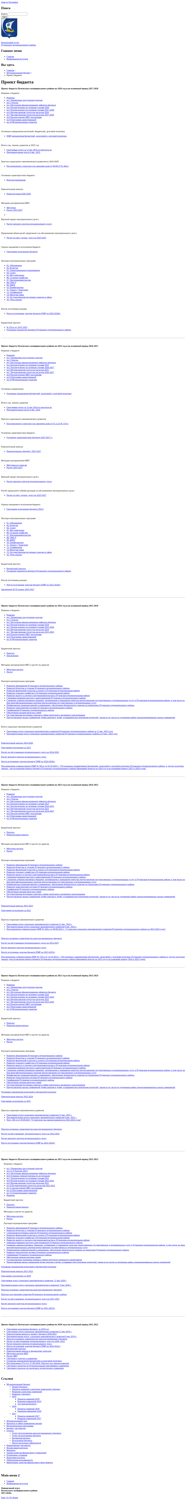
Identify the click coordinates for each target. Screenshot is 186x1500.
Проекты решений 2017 (28, 1416)
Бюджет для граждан (16, 1428)
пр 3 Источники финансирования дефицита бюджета (31, 105)
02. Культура (12, 268)
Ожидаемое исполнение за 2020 (16, 1276)
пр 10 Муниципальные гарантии (22, 122)
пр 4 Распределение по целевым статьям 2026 (28, 107)
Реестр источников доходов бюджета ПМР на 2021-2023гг (28, 1308)
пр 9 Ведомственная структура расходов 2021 (28, 1183)
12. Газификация (14, 292)
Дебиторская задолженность (20, 1460)
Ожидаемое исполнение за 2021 (16, 1101)
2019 (14, 1396)
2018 (14, 1406)
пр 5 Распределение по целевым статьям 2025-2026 (30, 627)
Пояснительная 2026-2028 (19, 194)
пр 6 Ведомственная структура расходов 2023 (28, 809)
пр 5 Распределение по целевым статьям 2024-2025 (30, 806)
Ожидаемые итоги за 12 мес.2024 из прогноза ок (29, 407)
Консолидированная (16, 180)
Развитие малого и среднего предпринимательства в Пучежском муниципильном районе (48, 695)
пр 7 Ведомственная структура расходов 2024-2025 (30, 811)
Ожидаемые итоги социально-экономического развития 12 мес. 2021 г (39, 1115)
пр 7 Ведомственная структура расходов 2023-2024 (30, 1002)
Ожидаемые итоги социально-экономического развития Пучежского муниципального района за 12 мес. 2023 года (60, 731)
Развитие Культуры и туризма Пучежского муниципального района (38, 688)
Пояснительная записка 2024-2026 (17, 743)
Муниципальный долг (17, 1421)
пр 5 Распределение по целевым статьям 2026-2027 (30, 367)
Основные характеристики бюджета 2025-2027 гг (30, 437)
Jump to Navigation (9, 2)
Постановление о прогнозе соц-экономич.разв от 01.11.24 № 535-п (37, 423)
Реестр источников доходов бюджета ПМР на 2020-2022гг (34, 1346)
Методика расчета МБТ (17, 1353)
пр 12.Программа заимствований (22, 1190)
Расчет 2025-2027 (15, 210)
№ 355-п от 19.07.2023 (17, 327)
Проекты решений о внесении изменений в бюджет (36, 1389)
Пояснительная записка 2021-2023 (17, 1271)
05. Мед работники (15, 275)
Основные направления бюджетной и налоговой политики (34, 1361)
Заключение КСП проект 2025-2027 (17, 589)
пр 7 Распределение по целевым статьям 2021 (28, 1178)
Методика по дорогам (17, 465)
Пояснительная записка (17, 835)
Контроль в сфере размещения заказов (24, 1423)
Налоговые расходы (16, 1457)
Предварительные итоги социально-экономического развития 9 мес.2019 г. (42, 1336)
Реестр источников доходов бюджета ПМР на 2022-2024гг (34, 585)
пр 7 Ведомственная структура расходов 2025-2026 (30, 632)
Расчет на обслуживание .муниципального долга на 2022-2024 (30, 1134)
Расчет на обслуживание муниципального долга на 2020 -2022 (36, 1341)
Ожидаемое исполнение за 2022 (16, 910)
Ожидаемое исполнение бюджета (22, 251)
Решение (11, 98)
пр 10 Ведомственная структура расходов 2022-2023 (31, 1185)
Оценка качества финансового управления (26, 1453)
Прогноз (10, 653)
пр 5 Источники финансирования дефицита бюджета (31, 1173)
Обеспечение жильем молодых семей (24, 712)
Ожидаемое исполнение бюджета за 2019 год (28, 1329)
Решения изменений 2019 (29, 1401)
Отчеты (10, 1431)
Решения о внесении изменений (27, 1392)
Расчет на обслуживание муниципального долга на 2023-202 (29, 943)
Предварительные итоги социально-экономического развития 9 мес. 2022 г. (42, 927)
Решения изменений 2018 (29, 1411)
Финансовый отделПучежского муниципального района (18, 43)
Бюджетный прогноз (16, 568)
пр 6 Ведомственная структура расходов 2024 (28, 629)
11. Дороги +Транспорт (17, 290)
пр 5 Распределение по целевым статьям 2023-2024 (30, 997)
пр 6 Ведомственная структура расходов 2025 (28, 370)
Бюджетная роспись (21, 1438)
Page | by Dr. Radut (9, 1497)
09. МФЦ (11, 285)
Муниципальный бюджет (18, 73)
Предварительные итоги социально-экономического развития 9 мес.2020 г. (36, 1285)
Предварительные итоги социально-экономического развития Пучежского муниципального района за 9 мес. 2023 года (62, 734)
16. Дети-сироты (14, 299)
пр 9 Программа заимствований (21, 120)
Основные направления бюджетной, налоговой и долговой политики (39, 393)
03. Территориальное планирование (23, 270)
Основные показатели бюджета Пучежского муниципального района (39, 330)
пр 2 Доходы (12, 102)
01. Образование (14, 265)
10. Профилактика (15, 287)
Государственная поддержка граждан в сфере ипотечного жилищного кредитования (46, 715)
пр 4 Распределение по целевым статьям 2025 (28, 365)
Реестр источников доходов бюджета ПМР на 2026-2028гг (34, 313)
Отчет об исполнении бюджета (26, 1435)
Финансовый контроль (17, 1448)
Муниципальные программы (20, 1426)
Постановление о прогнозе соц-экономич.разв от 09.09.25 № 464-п (38, 166)
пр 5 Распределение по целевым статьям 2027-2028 (30, 110)
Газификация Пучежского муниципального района (30, 710)
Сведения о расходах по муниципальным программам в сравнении (38, 1366)
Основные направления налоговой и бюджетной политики (28, 1092)
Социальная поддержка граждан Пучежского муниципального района (39, 1233)
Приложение (13, 655)
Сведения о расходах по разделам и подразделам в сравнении (35, 1368)
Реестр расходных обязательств (26, 1443)
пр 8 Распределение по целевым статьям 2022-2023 (30, 1181)
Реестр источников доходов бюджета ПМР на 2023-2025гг (28, 952)
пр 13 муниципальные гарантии (21, 1193)
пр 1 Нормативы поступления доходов (24, 100)
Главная (10, 56)
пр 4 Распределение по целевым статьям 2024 (28, 625)
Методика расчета (15, 669)
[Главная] (9, 38)
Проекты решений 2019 (28, 1399)
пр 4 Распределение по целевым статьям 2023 (28, 804)
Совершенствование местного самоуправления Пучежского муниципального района (46, 698)
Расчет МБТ (12, 1356)
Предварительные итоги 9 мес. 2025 (23, 152)
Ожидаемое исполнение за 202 (15, 747)
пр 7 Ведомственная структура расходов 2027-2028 (30, 115)
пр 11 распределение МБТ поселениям (24, 1188)
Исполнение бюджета (22, 1440)
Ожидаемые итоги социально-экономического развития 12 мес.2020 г (34, 1280)
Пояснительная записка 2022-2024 (17, 1096)
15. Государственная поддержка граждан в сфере (29, 297)
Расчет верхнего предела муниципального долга (29, 224)
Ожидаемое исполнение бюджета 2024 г (25, 509)
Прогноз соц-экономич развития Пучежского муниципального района (34, 1294)
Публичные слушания (17, 1455)
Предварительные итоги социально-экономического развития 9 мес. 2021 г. (42, 1117)
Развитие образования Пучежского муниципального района (34, 686)
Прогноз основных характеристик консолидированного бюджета (31, 938)
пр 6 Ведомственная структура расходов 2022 (28, 999)
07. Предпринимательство (19, 280)
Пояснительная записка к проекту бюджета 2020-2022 (32, 1334)
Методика (11, 207)
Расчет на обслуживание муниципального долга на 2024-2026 (30, 752)
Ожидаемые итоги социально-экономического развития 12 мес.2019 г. (39, 1331)
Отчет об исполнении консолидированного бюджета (36, 1433)
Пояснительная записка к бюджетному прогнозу (29, 1351)
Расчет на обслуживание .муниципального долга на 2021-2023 (30, 1299)
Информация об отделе (17, 59)
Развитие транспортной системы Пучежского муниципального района (39, 708)
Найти (4, 14)
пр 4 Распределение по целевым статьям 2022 (28, 994)
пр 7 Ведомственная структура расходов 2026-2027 (30, 372)
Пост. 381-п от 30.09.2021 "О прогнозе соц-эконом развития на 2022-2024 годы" (44, 1120)
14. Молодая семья (15, 295)
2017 (14, 1413)
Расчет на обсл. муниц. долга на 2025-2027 (26, 238)
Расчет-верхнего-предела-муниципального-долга (24, 1303)
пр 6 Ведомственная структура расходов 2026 (28, 112)
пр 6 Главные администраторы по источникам (28, 1176)
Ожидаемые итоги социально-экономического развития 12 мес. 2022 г (39, 924)
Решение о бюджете (21, 1394)
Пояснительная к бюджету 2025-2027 (24, 451)
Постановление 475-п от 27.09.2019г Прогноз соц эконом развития (38, 1363)
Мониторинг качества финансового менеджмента (30, 1462)
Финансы (11, 1450)
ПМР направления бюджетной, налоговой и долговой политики (37, 136)
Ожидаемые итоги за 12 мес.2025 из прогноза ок (29, 150)
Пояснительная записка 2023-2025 (17, 906)
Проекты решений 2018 (28, 1409)
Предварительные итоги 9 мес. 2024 (23, 410)
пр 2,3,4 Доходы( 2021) (17, 1171)
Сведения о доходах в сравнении (22, 1358)
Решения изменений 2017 (29, 1418)
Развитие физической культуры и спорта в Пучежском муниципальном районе (43, 690)
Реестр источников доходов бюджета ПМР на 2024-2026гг (28, 761)
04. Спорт (11, 273)
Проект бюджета (19, 1387)
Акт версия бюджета (26, 1404)
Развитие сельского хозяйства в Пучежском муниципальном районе (38, 693)
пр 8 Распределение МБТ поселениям (24, 117)
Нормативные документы (19, 1445)
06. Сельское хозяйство (17, 278)
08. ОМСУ (11, 282)
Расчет (10, 672)
